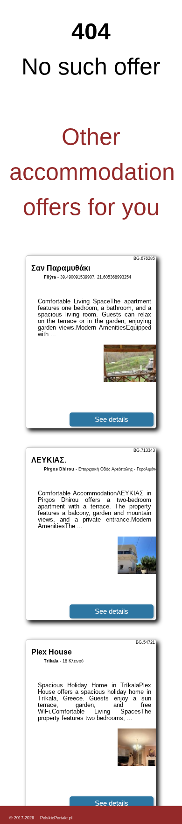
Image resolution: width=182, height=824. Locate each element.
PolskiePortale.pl (56, 818)
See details (111, 419)
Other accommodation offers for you (92, 172)
